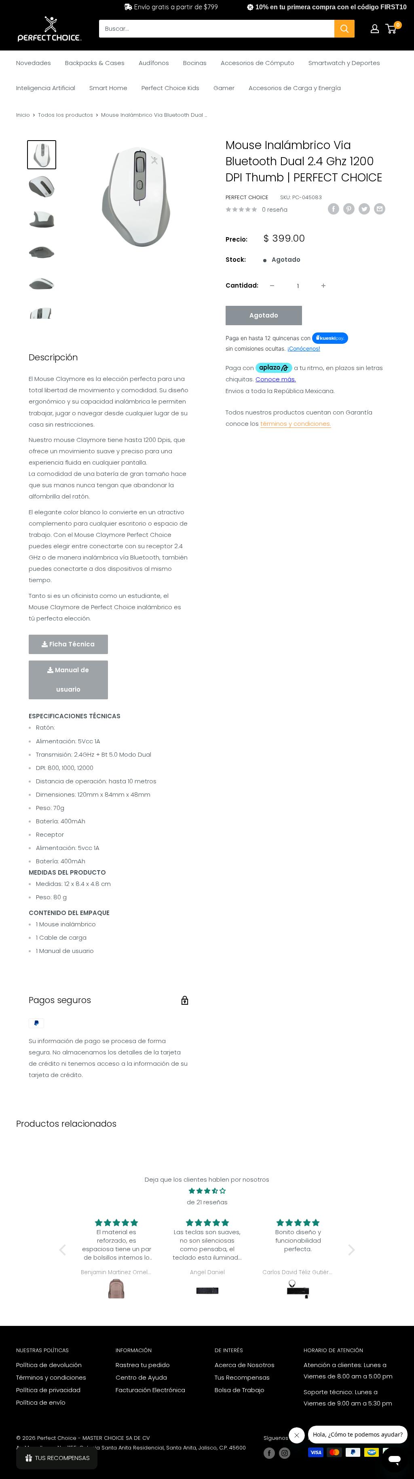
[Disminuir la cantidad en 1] (272, 285)
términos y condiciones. (295, 423)
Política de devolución (49, 1365)
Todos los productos (65, 115)
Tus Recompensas (242, 1377)
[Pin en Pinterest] (349, 209)
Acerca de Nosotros (245, 1365)
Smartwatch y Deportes (344, 63)
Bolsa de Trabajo (239, 1390)
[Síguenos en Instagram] (284, 1453)
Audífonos (154, 63)
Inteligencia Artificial (45, 88)
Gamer (223, 88)
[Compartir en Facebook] (333, 209)
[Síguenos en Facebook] (269, 1453)
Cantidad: (242, 285)
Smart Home (108, 88)
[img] (207, 1191)
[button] (64, 1250)
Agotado (263, 315)
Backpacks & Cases (95, 63)
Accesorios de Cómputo (257, 63)
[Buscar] (344, 29)
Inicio (23, 115)
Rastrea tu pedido (143, 1365)
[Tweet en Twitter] (364, 209)
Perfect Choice (247, 197)
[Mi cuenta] (375, 28)
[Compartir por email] (379, 209)
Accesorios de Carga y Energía (295, 88)
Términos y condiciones (51, 1377)
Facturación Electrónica (150, 1390)
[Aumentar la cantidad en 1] (323, 285)
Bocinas (195, 63)
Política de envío (40, 1402)
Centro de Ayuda (141, 1377)
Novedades (33, 63)
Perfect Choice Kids (170, 88)
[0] (391, 29)
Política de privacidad (48, 1390)
